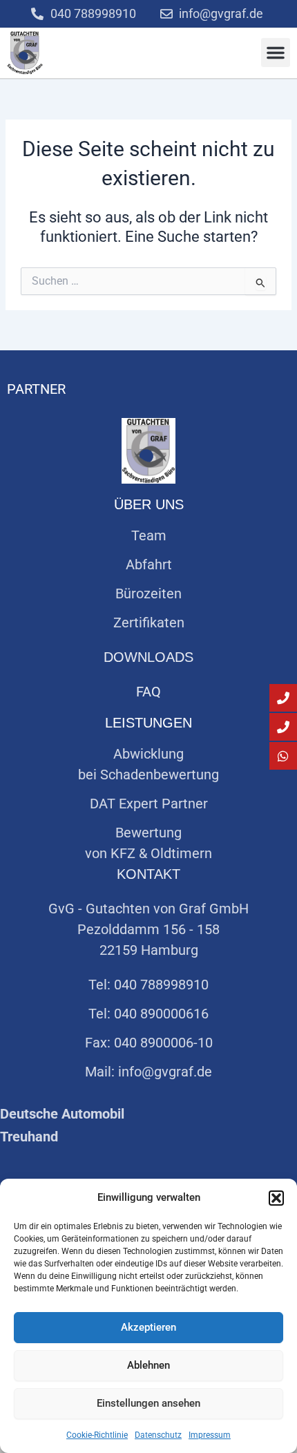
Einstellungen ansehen (148, 1403)
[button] (276, 1198)
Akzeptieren (148, 1327)
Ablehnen (148, 1365)
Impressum (210, 1435)
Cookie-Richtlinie (97, 1435)
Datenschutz (158, 1435)
